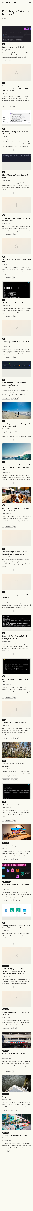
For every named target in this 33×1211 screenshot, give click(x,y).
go (16, 60)
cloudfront (17, 987)
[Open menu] (30, 3)
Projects (5, 843)
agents (4, 106)
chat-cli (4, 60)
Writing (5, 966)
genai (15, 277)
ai (7, 106)
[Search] (27, 2)
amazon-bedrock (11, 60)
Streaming (6, 881)
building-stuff (17, 900)
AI (3, 44)
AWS (4, 760)
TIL (4, 719)
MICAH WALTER (9, 2)
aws (15, 149)
